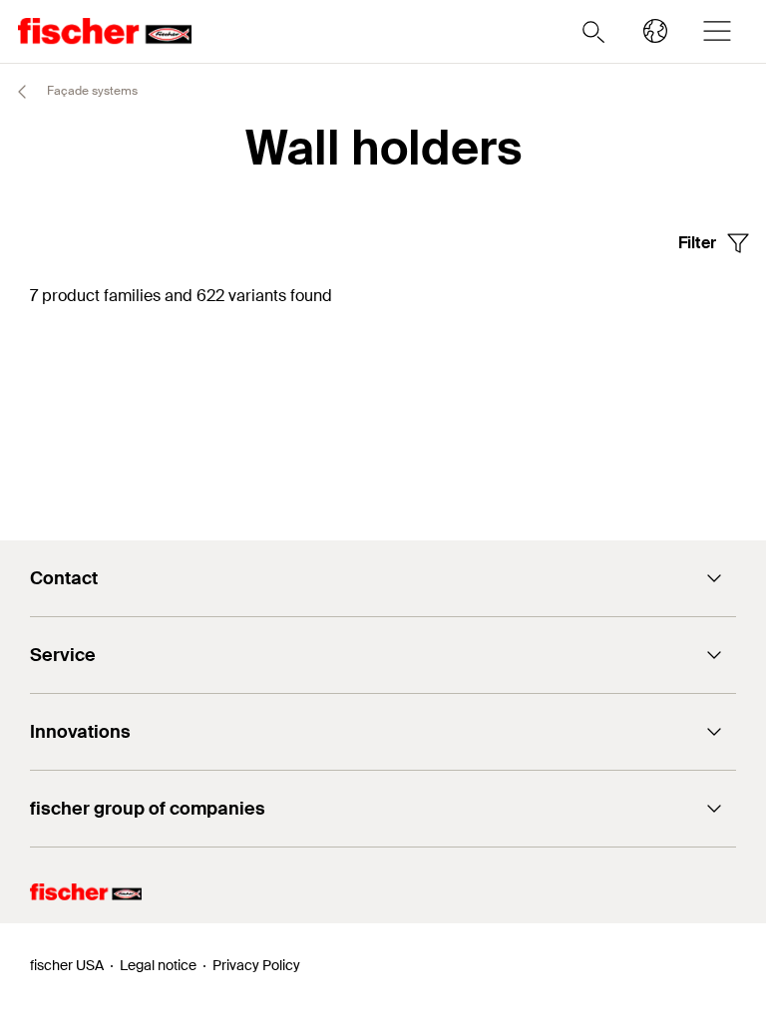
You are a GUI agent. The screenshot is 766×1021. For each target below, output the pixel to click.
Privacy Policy (256, 965)
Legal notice (158, 965)
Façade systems (91, 91)
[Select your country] (655, 31)
